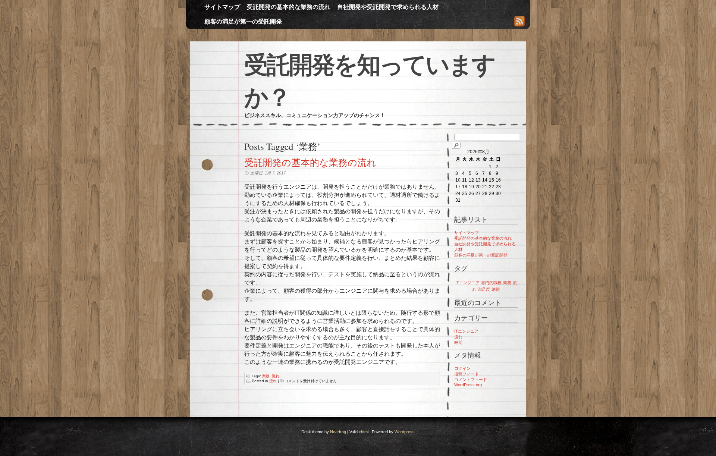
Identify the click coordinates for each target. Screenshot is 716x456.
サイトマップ (222, 7)
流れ (275, 376)
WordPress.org (468, 385)
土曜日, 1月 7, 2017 (268, 173)
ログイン (462, 368)
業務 (266, 376)
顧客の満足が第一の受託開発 (243, 21)
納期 (496, 289)
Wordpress (405, 432)
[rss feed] (519, 22)
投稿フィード (466, 374)
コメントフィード (470, 379)
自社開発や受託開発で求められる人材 (388, 7)
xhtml (363, 432)
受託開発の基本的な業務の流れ (288, 7)
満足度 (484, 289)
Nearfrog (338, 432)
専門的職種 (491, 282)
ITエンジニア (467, 282)
